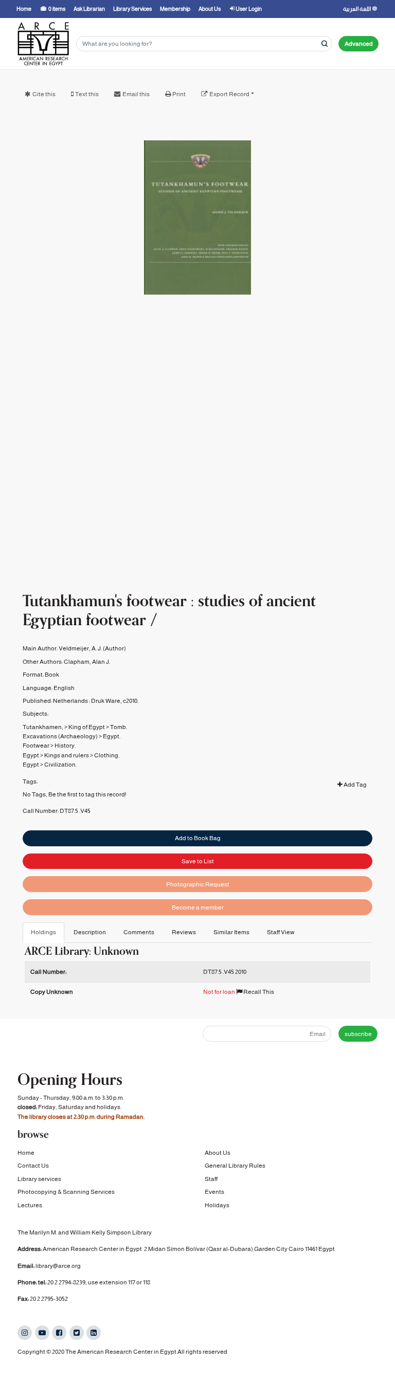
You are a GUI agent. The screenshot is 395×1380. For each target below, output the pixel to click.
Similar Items (231, 932)
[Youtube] (42, 1332)
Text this (87, 94)
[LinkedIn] (93, 1332)
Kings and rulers (66, 755)
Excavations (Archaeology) (60, 736)
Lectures (29, 1205)
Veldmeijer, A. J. (80, 648)
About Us (217, 1152)
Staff (211, 1179)
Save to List (198, 861)
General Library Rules (235, 1165)
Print (179, 94)
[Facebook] (59, 1332)
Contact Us (33, 1165)
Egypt (31, 755)
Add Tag (355, 784)
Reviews (184, 932)
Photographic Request (197, 884)
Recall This (258, 991)
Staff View (281, 932)
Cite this (44, 94)
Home (25, 1152)
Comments (138, 932)
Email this (136, 94)
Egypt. (111, 736)
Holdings (43, 932)
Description (90, 932)
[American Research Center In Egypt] (43, 43)
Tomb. (118, 727)
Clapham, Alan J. (87, 661)
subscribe (358, 1034)
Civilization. (60, 764)
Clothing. (106, 755)
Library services (39, 1179)
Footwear (36, 745)
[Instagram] (24, 1332)
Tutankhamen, (43, 727)
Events (214, 1191)
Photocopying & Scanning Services (66, 1191)
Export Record (229, 94)
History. (65, 745)
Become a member (198, 907)
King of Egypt (86, 727)
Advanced (359, 43)
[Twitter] (76, 1332)
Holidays (217, 1205)
